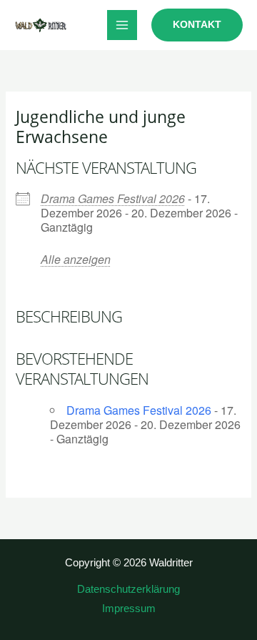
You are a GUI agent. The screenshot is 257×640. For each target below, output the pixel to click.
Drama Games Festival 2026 (113, 198)
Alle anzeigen (76, 259)
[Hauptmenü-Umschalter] (122, 25)
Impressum (129, 608)
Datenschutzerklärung (128, 589)
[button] (197, 25)
